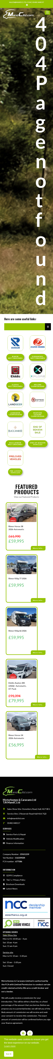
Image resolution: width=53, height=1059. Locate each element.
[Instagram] (30, 1033)
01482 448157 (38, 2)
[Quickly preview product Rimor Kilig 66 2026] (35, 612)
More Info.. (38, 548)
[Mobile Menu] (47, 13)
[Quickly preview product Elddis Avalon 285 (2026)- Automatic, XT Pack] (35, 664)
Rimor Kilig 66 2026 (17, 631)
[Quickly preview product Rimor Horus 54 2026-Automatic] (35, 717)
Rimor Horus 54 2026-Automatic (16, 736)
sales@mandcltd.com (20, 2)
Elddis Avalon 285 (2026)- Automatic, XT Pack (17, 686)
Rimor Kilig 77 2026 (17, 578)
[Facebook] (23, 1033)
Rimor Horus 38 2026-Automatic (16, 527)
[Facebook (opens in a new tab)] (26, 5)
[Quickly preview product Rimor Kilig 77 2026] (35, 560)
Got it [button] (8, 1054)
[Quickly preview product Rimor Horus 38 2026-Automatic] (35, 508)
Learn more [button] (10, 1046)
